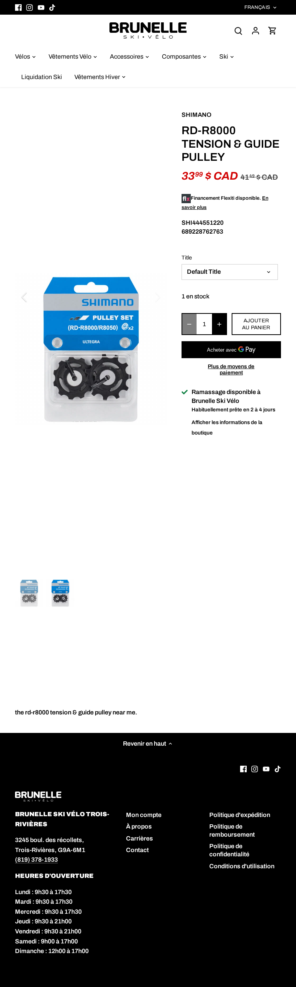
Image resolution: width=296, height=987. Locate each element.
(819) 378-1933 (36, 859)
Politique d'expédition (239, 815)
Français (257, 7)
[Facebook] (18, 7)
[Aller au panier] (272, 30)
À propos (139, 826)
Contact (137, 850)
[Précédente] (34, 297)
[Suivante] (147, 297)
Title (187, 257)
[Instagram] (29, 7)
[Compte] (255, 30)
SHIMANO (197, 114)
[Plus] (219, 324)
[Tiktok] (52, 7)
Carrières (139, 838)
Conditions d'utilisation (241, 866)
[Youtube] (41, 7)
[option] (91, 349)
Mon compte (143, 815)
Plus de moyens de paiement (231, 369)
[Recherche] (238, 30)
